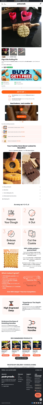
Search (27, 376)
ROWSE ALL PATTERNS (21, 358)
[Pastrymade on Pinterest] (38, 369)
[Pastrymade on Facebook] (37, 369)
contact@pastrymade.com (8, 384)
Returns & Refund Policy (29, 380)
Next (40, 27)
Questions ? (28, 377)
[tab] (21, 187)
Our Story (20, 377)
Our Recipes (20, 379)
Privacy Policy (29, 385)
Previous (5, 167)
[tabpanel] (12, 168)
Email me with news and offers (38, 391)
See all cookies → (21, 116)
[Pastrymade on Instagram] (39, 369)
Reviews (19, 381)
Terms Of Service (28, 383)
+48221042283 (5, 386)
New (19, 376)
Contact (28, 389)
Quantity (3, 86)
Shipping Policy (29, 387)
